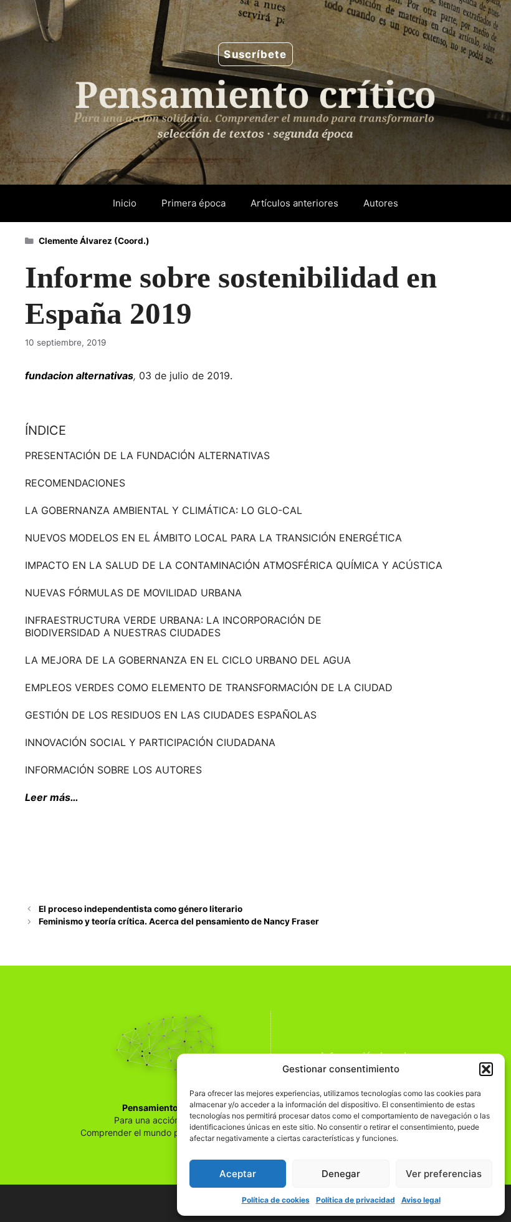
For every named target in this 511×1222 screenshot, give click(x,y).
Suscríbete (255, 54)
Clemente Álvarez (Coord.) (94, 241)
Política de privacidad (355, 1200)
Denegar (341, 1174)
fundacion (49, 375)
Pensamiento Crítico (165, 1107)
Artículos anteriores (294, 203)
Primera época (193, 203)
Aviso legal (421, 1200)
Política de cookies (276, 1200)
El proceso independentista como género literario (140, 909)
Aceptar (237, 1174)
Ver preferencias (444, 1174)
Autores (380, 203)
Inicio (124, 203)
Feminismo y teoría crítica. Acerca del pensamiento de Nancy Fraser (179, 921)
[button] (486, 1069)
